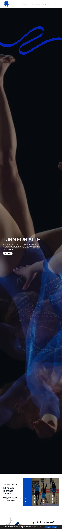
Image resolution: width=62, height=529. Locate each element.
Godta (48, 527)
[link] (6, 4)
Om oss (54, 4)
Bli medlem (24, 4)
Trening (31, 4)
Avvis (55, 527)
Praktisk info (45, 4)
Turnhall (38, 4)
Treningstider (39, 500)
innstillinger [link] (34, 527)
